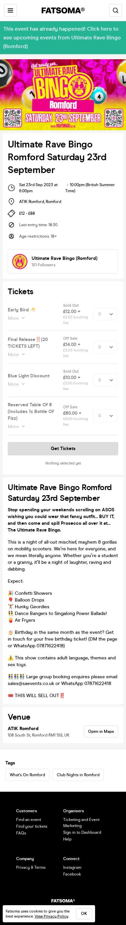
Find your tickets (31, 826)
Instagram (72, 867)
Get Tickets (63, 448)
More (13, 318)
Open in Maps (101, 731)
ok (84, 913)
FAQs (21, 833)
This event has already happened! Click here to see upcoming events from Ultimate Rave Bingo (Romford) (62, 37)
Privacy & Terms (31, 867)
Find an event (28, 819)
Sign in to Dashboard (82, 832)
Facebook (72, 874)
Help (67, 839)
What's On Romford (27, 775)
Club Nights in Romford (78, 775)
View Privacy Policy (51, 916)
